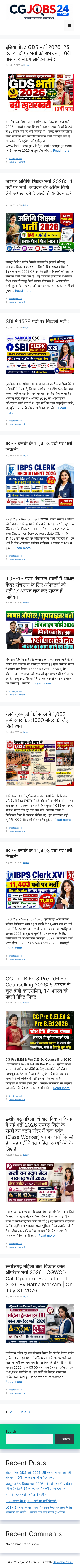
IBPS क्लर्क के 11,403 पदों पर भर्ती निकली (39, 854)
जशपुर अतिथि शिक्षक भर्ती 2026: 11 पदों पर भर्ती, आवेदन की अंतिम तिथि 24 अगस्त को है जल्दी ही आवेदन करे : (39, 190)
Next (24, 1412)
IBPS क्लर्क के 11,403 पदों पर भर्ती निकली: (39, 446)
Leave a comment (17, 162)
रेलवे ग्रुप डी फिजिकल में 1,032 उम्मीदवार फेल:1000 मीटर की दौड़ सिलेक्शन (37, 720)
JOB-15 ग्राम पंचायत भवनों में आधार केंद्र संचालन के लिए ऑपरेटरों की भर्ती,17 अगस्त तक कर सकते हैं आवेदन (40, 588)
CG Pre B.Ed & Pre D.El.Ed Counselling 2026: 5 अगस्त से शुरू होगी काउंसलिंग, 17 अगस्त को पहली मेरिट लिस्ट (38, 988)
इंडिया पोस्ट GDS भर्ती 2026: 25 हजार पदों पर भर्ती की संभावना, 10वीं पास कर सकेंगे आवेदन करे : (38, 53)
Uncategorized (15, 158)
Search (11, 1431)
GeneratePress (63, 1562)
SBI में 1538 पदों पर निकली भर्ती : (37, 321)
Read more (61, 150)
